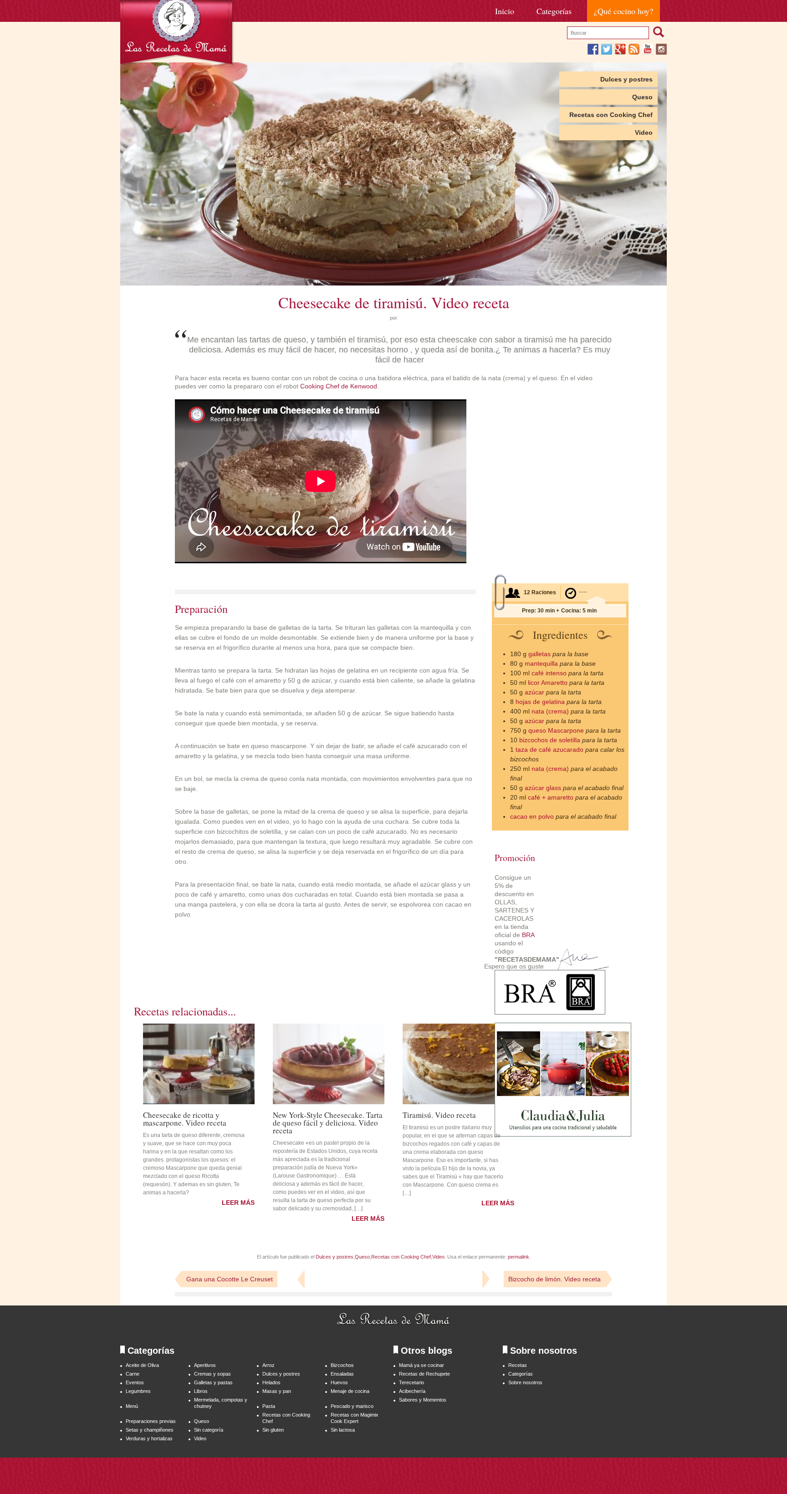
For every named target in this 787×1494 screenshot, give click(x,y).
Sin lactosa (343, 1430)
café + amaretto (550, 797)
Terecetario (411, 1382)
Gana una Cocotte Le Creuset (229, 1279)
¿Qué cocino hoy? (623, 10)
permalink (518, 1256)
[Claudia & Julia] (563, 1134)
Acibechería (412, 1391)
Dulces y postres (626, 79)
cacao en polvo (532, 816)
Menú (132, 1406)
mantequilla (541, 663)
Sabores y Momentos (422, 1399)
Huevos (339, 1382)
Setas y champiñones (150, 1430)
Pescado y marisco (352, 1406)
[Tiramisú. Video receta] (458, 1064)
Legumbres (138, 1391)
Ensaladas (342, 1374)
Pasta (268, 1406)
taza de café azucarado (549, 749)
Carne (132, 1374)
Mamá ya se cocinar (421, 1365)
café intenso (549, 673)
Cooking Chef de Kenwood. (339, 386)
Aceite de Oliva (142, 1365)
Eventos (135, 1382)
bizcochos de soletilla (549, 740)
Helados (271, 1382)
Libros (201, 1391)
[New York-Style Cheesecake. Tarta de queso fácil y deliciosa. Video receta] (328, 1064)
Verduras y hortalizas (149, 1438)
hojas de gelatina (540, 701)
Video (644, 132)
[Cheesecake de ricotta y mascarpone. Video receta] (199, 1064)
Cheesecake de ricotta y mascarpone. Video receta (184, 1118)
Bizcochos (342, 1365)
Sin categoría (208, 1430)
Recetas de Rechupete (424, 1374)
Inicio (504, 10)
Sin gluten (273, 1430)
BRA (528, 934)
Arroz (268, 1365)
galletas (539, 654)
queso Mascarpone (556, 730)
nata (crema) (550, 711)
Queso (642, 97)
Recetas (517, 1365)
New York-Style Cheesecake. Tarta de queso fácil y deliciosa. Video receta (328, 1122)
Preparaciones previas (151, 1421)
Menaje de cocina (350, 1391)
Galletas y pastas (213, 1382)
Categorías (554, 10)
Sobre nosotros (525, 1382)
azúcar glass (543, 787)
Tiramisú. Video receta (439, 1114)
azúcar (534, 692)
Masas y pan (276, 1391)
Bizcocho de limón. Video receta (554, 1279)
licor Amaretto (547, 682)
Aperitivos (205, 1365)
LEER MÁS (238, 1202)
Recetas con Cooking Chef (611, 114)
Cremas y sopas (212, 1374)
